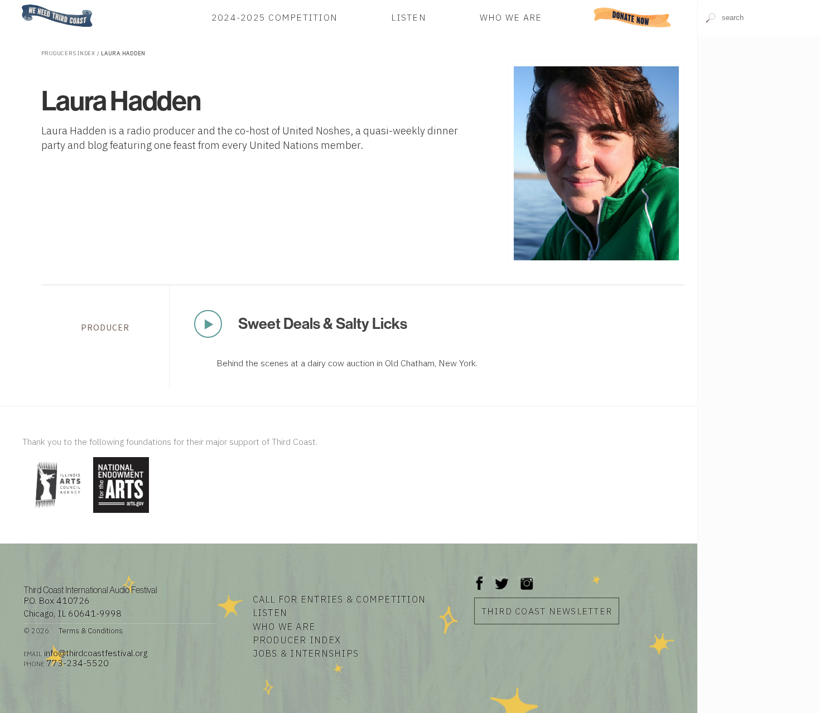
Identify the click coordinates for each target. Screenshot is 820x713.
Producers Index (68, 53)
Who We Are (511, 17)
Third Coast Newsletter (546, 611)
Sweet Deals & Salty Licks (322, 323)
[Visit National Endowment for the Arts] (121, 513)
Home (18, 5)
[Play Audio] (758, 98)
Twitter (500, 577)
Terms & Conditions (91, 630)
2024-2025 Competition (274, 17)
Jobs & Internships (306, 653)
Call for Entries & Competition (339, 599)
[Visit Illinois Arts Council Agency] (56, 513)
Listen (408, 17)
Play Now (208, 324)
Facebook (479, 577)
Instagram (526, 577)
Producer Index (297, 640)
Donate (632, 17)
